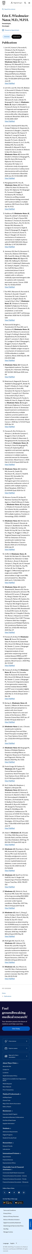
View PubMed (10, 83)
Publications (16, 36)
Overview (6, 36)
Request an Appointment (12, 30)
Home (4, 993)
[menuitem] (6, 36)
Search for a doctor (9, 9)
